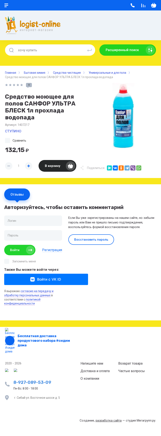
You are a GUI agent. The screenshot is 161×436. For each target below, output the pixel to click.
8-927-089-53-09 (32, 382)
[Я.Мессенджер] (109, 167)
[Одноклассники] (121, 167)
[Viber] (132, 167)
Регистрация (52, 250)
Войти (14, 250)
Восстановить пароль (91, 239)
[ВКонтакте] (115, 167)
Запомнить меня (24, 261)
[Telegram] (127, 167)
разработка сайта (109, 420)
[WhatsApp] (138, 167)
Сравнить (19, 140)
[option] (123, 115)
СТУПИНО (13, 131)
